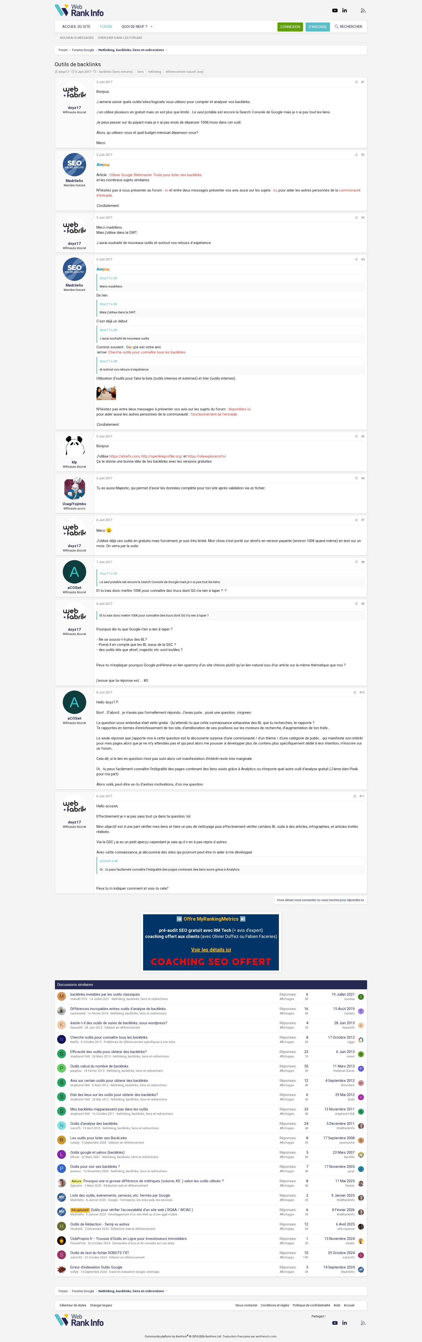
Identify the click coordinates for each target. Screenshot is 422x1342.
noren (351, 1056)
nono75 (75, 1128)
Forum (106, 26)
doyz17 (64, 72)
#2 (363, 155)
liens (140, 72)
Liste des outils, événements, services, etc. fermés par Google (120, 1195)
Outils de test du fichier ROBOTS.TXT (99, 1253)
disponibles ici (239, 409)
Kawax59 (76, 1027)
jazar (351, 1171)
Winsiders (348, 1085)
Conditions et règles (275, 1305)
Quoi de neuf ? (134, 26)
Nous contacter (246, 1305)
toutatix (349, 1013)
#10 (362, 692)
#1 (363, 82)
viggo (351, 1042)
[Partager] (356, 82)
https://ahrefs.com (124, 456)
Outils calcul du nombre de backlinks (99, 1066)
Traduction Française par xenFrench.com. (249, 1336)
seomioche (347, 1142)
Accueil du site (76, 26)
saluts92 (76, 1257)
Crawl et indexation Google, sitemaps (134, 1272)
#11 (362, 796)
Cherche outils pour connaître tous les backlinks (146, 352)
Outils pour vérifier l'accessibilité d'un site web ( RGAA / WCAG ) (142, 1210)
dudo (351, 1099)
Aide (337, 1305)
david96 (349, 1157)
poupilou (76, 1071)
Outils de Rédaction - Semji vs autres (99, 1224)
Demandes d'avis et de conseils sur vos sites (143, 1243)
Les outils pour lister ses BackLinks (98, 1138)
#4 (363, 259)
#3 (363, 217)
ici (166, 190)
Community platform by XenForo (183, 1336)
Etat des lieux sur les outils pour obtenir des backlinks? (114, 1095)
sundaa (349, 999)
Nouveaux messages (77, 38)
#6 (363, 478)
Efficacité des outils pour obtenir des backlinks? (108, 1052)
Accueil (349, 1305)
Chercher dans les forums (120, 38)
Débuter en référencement (122, 1027)
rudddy (75, 1142)
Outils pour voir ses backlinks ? (95, 1166)
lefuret (74, 1157)
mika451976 (78, 999)
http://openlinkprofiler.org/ (161, 456)
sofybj (74, 1272)
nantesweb (77, 1013)
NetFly (74, 1042)
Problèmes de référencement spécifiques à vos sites (139, 1042)
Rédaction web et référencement (126, 1185)
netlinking (154, 72)
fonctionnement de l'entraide (214, 414)
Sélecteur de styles (73, 1305)
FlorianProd (77, 1243)
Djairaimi (76, 1185)
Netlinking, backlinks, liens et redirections (140, 999)
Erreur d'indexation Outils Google (96, 1267)
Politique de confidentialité (311, 1305)
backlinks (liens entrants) (116, 72)
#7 (363, 520)
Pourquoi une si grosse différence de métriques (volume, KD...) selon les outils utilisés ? (154, 1181)
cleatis (350, 1243)
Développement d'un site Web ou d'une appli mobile (142, 1214)
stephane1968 (80, 1056)
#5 (363, 436)
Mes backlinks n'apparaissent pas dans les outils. (109, 1109)
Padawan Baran (344, 1071)
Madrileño (77, 1200)
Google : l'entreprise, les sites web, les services (140, 1200)
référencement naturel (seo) (184, 72)
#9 (363, 604)
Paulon (350, 1185)
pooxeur (75, 1171)
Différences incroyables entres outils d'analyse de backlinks (118, 1009)
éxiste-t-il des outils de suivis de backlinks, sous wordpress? (118, 1023)
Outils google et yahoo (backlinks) (97, 1152)
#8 (363, 562)
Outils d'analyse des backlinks (94, 1123)
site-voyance (346, 1229)
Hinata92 (76, 1229)
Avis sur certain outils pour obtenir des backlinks (109, 1080)
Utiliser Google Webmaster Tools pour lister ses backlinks (155, 175)
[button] (152, 27)
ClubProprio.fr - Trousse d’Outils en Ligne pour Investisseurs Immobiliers (128, 1238)
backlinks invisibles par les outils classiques (105, 994)
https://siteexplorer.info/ (207, 456)
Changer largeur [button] (101, 1305)
